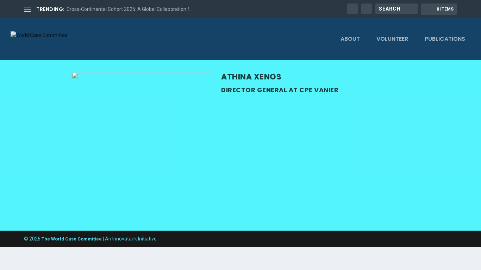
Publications (445, 39)
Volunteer (392, 39)
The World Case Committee (72, 239)
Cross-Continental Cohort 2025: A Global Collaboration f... (130, 9)
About (350, 39)
